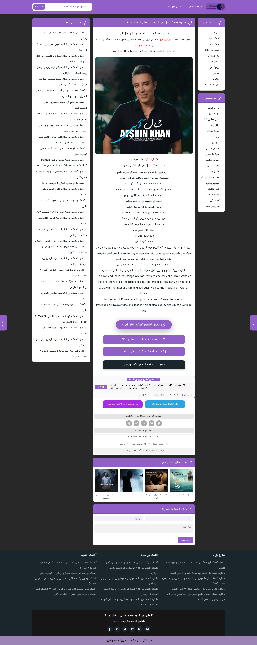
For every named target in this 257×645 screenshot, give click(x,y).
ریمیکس (215, 67)
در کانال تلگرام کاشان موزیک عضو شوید (128, 640)
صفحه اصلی (195, 6)
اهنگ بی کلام (212, 50)
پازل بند (215, 125)
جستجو (39, 6)
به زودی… (214, 56)
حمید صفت (213, 195)
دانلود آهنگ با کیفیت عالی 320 (142, 339)
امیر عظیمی (213, 189)
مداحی (216, 73)
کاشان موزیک (142, 45)
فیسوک (159, 423)
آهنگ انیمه (213, 38)
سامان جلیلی (213, 148)
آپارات (147, 629)
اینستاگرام (140, 629)
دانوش (216, 142)
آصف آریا (215, 200)
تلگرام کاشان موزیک (163, 404)
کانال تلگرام (150, 159)
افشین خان (165, 40)
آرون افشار (214, 108)
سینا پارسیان (212, 154)
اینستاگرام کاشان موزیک (120, 404)
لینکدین (144, 423)
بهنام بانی (214, 113)
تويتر (125, 629)
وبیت (115, 621)
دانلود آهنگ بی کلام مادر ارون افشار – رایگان (60, 241)
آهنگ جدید (158, 443)
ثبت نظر (186, 540)
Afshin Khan (144, 450)
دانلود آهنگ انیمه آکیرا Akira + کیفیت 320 (60, 212)
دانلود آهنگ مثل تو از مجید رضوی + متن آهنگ (198, 589)
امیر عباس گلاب (211, 119)
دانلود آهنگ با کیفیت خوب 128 (142, 351)
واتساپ (136, 423)
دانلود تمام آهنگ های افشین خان (144, 365)
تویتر (151, 423)
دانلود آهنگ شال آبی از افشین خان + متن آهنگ (155, 22)
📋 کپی (101, 386)
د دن (217, 137)
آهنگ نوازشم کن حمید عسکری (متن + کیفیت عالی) (67, 573)
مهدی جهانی (213, 183)
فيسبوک (110, 629)
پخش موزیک (175, 6)
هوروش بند (213, 206)
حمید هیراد (213, 131)
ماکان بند (214, 171)
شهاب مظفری (212, 160)
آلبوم (217, 33)
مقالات (216, 79)
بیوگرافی (215, 62)
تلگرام (129, 423)
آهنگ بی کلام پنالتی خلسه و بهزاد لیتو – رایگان (132, 562)
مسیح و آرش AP (210, 177)
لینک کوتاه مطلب (144, 430)
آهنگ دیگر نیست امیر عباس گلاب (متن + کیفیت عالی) (65, 589)
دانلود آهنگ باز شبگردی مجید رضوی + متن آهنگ (197, 573)
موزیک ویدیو (212, 85)
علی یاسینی (213, 166)
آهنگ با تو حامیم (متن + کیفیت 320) (63, 183)
